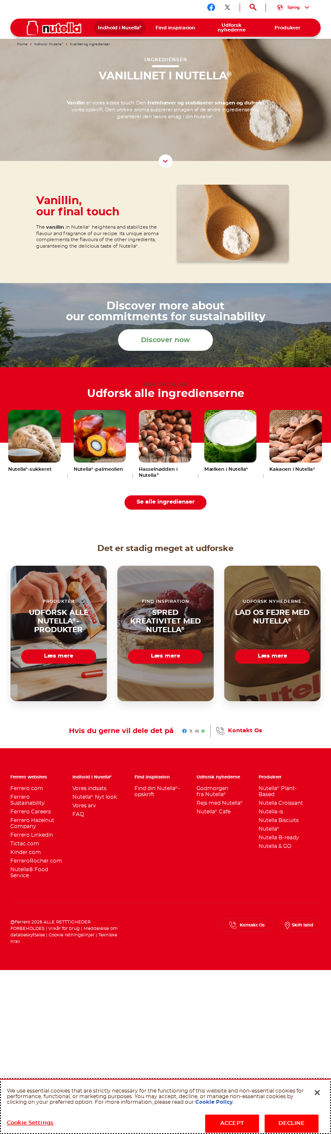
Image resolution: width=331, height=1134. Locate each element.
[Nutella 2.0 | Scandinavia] (54, 28)
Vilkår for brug (64, 928)
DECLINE (291, 1123)
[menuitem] (120, 28)
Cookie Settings (30, 1123)
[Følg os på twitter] (227, 7)
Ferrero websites (28, 777)
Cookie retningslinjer (71, 935)
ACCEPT (232, 1123)
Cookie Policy (214, 1102)
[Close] (317, 1092)
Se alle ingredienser (166, 502)
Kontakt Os (245, 731)
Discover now (165, 340)
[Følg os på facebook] (211, 7)
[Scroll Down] (165, 161)
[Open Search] (253, 7)
